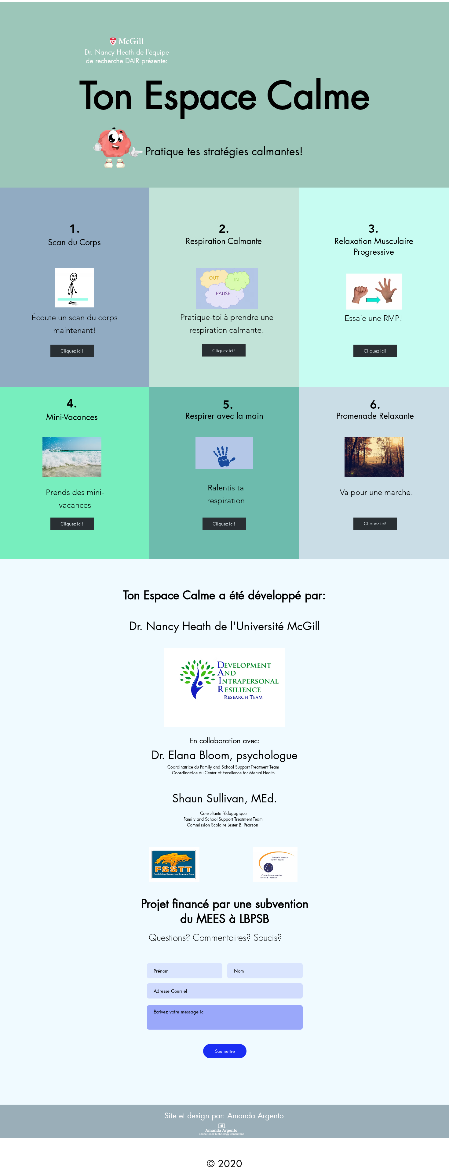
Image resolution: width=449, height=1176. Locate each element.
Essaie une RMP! (374, 318)
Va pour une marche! (377, 492)
